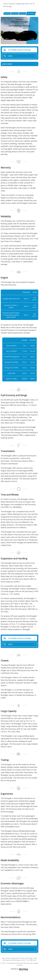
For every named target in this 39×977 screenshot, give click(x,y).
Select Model (15, 13)
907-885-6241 (32, 960)
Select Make (7, 13)
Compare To (22, 13)
